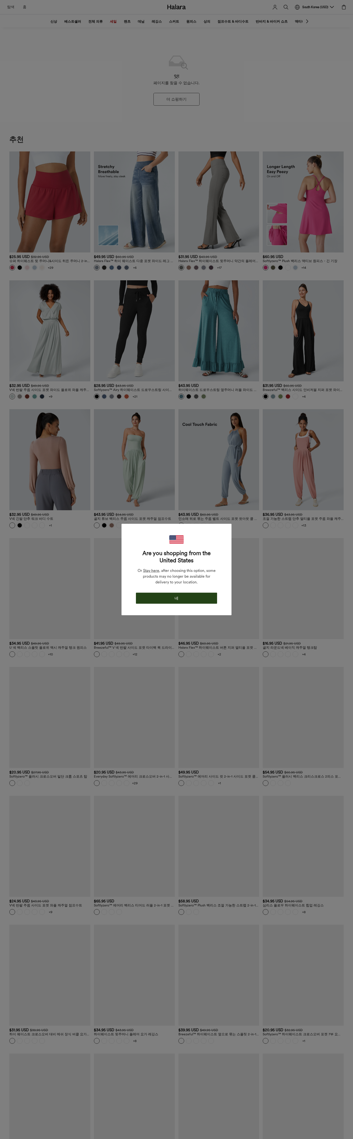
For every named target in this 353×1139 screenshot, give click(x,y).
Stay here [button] (151, 570)
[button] (176, 539)
